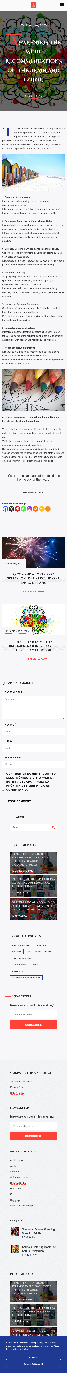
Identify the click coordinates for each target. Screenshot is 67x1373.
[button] (62, 4)
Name (11, 724)
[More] (48, 509)
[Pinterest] (17, 509)
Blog (29, 96)
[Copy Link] (42, 509)
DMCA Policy (17, 1092)
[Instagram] (29, 509)
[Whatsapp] (23, 509)
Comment (15, 692)
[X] (11, 509)
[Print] (35, 509)
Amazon (17, 952)
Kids (35, 965)
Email (12, 741)
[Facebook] (5, 509)
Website (13, 757)
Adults (41, 945)
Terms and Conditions (21, 1081)
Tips (39, 96)
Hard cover (19, 965)
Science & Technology (26, 978)
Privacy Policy (17, 1087)
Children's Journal (40, 952)
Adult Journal (21, 945)
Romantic (18, 971)
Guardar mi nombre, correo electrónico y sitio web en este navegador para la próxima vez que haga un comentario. (31, 781)
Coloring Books (22, 958)
